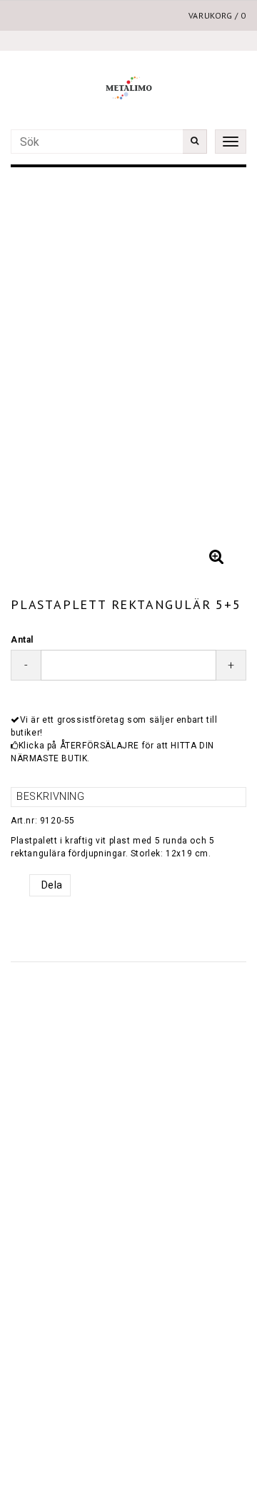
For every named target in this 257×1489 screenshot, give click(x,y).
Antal (22, 640)
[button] (216, 557)
